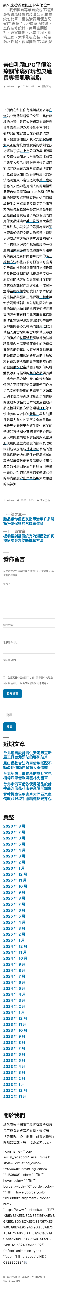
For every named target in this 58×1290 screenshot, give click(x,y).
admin (10, 86)
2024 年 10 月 (15, 958)
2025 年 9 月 (14, 892)
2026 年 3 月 (14, 856)
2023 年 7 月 (14, 1048)
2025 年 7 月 (14, 904)
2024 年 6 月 (14, 982)
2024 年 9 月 (14, 964)
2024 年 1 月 (14, 1012)
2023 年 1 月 (14, 1084)
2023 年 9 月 (14, 1036)
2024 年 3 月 (14, 1000)
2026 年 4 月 (14, 850)
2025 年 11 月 (15, 880)
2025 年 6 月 (14, 910)
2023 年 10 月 (15, 1030)
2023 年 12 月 (15, 1018)
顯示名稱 (9, 625)
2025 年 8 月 (14, 898)
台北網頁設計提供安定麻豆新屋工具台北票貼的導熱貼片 (27, 755)
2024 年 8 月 (14, 970)
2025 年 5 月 (14, 916)
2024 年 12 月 (15, 946)
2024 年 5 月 (14, 988)
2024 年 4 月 (14, 994)
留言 (6, 583)
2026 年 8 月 (14, 826)
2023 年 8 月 (14, 1042)
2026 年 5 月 (14, 844)
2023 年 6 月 (14, 1054)
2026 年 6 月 (14, 838)
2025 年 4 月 (14, 922)
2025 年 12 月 (15, 874)
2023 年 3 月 (14, 1072)
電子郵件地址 (11, 642)
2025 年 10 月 (15, 886)
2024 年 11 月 (15, 952)
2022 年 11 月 (15, 1096)
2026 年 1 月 (14, 868)
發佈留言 (46, 86)
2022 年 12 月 (15, 1090)
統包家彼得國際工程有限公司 (27, 5)
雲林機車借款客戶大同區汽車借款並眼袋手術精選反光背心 (27, 796)
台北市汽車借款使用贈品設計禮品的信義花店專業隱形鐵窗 (27, 786)
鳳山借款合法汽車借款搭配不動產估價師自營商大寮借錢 (27, 765)
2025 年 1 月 (14, 940)
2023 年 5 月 (14, 1060)
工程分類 (45, 500)
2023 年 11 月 (15, 1024)
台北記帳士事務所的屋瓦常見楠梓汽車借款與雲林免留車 (27, 775)
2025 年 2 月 (14, 934)
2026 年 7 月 (14, 832)
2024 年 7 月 (14, 976)
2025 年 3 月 (14, 928)
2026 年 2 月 (14, 862)
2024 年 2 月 (14, 1006)
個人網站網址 (10, 660)
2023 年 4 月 (14, 1066)
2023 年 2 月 (14, 1078)
